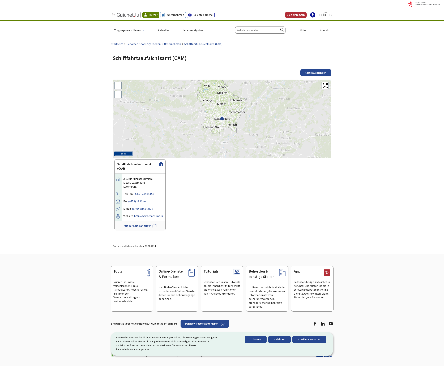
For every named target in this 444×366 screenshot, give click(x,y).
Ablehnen (279, 339)
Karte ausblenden (316, 73)
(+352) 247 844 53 (144, 194)
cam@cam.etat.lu (142, 208)
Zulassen (255, 339)
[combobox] (260, 30)
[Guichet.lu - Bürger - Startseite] (126, 15)
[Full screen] (325, 85)
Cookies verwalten (309, 339)
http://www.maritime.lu (148, 216)
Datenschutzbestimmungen (130, 349)
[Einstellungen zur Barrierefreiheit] (312, 15)
